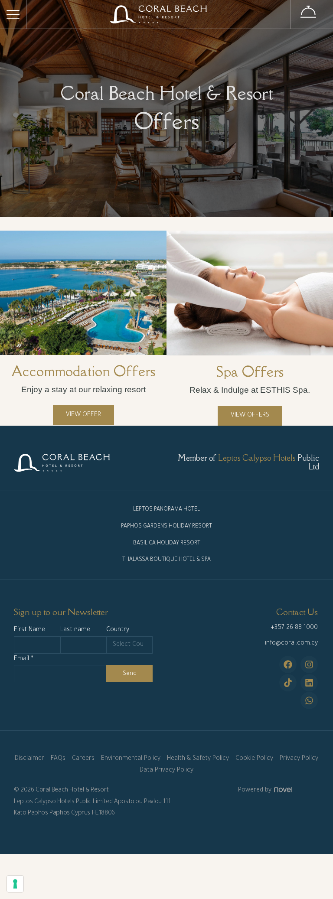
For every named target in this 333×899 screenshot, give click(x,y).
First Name (29, 630)
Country (117, 630)
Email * (23, 659)
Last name (75, 630)
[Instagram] (309, 664)
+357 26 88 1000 (294, 628)
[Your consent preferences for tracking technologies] (15, 884)
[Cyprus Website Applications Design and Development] (281, 791)
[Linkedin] (309, 682)
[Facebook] (288, 664)
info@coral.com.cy (291, 643)
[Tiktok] (288, 682)
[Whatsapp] (309, 700)
